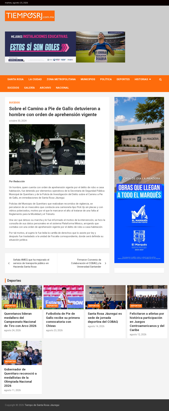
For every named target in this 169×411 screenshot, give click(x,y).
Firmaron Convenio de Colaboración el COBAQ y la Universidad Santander (86, 263)
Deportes (123, 79)
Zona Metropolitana (61, 79)
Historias (141, 79)
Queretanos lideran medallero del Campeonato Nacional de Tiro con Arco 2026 (20, 320)
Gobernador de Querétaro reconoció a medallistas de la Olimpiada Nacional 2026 (20, 377)
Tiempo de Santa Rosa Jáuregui (42, 405)
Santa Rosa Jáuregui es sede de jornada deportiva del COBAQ (105, 318)
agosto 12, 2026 (138, 334)
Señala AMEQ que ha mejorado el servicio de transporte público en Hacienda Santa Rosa (31, 263)
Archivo (45, 87)
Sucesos (13, 87)
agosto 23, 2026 (54, 330)
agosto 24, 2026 (12, 330)
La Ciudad (35, 79)
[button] (90, 47)
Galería (29, 87)
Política (106, 79)
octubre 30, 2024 (18, 120)
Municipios (88, 79)
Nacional (62, 87)
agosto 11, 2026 (12, 390)
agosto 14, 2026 (96, 326)
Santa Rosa (15, 79)
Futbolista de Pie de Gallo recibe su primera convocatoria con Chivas (63, 320)
